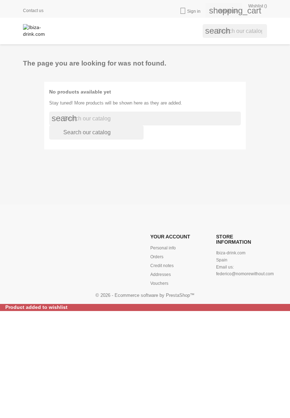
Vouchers (159, 283)
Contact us (33, 10)
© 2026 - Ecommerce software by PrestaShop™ (145, 295)
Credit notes (162, 265)
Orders (156, 256)
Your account (170, 236)
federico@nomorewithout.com (245, 273)
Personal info (163, 247)
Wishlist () (257, 6)
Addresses (160, 274)
